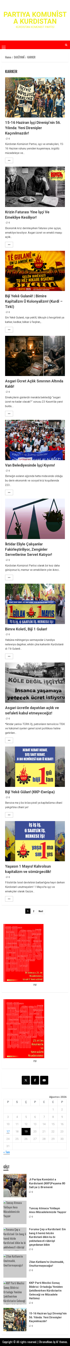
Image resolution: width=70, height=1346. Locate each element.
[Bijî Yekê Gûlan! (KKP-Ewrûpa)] (35, 767)
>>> (9, 160)
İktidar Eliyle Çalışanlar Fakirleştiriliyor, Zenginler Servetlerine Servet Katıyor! (28, 549)
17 (8, 1131)
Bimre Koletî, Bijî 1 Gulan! (27, 629)
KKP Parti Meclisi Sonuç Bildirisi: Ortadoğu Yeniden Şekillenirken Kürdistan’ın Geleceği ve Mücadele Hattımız (46, 1290)
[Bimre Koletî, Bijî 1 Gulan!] (35, 604)
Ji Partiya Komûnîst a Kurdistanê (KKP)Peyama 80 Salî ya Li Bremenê (47, 1183)
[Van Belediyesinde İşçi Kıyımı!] (35, 440)
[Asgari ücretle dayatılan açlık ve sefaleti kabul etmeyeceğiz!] (35, 683)
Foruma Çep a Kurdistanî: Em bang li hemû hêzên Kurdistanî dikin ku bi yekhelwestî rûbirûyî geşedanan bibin (47, 1237)
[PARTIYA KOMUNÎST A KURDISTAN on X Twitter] (26, 1080)
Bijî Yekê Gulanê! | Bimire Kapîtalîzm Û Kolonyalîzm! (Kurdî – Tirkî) (34, 301)
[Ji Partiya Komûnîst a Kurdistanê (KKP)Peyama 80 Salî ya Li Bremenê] (15, 1185)
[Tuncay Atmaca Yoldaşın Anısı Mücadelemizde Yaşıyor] (15, 1212)
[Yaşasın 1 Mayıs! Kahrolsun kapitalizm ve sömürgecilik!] (35, 841)
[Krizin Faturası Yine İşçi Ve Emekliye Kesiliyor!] (35, 187)
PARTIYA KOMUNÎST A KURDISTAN (35, 17)
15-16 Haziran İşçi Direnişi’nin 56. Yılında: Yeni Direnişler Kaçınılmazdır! (33, 127)
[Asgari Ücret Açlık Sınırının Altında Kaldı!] (35, 356)
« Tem (6, 1152)
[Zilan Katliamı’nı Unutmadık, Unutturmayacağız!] (15, 1266)
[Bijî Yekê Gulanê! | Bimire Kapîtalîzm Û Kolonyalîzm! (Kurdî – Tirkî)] (35, 271)
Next (41, 911)
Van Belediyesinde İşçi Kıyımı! (31, 465)
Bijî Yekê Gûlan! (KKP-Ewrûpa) (30, 792)
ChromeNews (45, 1342)
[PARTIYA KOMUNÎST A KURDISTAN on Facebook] (35, 1080)
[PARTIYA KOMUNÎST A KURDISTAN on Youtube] (44, 1080)
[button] (4, 44)
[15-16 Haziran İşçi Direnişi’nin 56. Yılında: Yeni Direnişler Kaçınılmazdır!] (35, 97)
